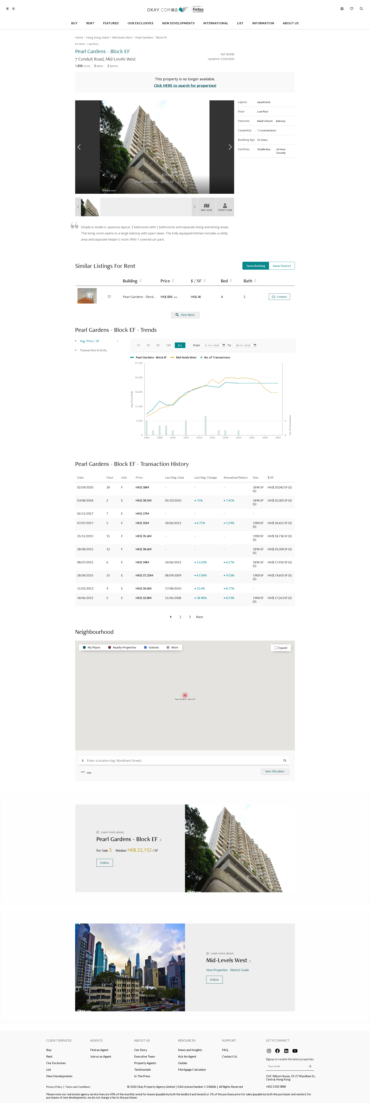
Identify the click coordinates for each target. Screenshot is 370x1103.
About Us (142, 1040)
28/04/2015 (85, 575)
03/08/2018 (85, 500)
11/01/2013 (85, 588)
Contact (282, 297)
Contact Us (229, 1056)
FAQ (225, 1050)
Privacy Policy (54, 1086)
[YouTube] (295, 1051)
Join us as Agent (100, 1056)
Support (229, 1040)
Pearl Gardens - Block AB (140, 297)
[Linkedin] (286, 1051)
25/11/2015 (85, 536)
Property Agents (145, 1063)
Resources (186, 1040)
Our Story (140, 1050)
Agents (96, 1040)
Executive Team (144, 1056)
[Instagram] (269, 1051)
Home (79, 37)
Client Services (58, 1040)
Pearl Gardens (144, 37)
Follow (104, 863)
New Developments (59, 1076)
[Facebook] (277, 1051)
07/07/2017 (85, 523)
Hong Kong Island (97, 37)
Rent (49, 1056)
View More (188, 315)
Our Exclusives (56, 1063)
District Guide (239, 970)
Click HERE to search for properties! (185, 85)
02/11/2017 (85, 513)
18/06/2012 (85, 598)
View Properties (217, 970)
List (48, 1069)
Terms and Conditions (77, 1086)
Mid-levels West (122, 37)
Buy (48, 1050)
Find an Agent (99, 1050)
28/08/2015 (85, 549)
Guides (182, 1063)
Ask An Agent (187, 1056)
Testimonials (142, 1069)
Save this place (274, 771)
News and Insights (190, 1050)
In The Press (142, 1076)
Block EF (161, 37)
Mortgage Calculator (192, 1069)
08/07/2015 (85, 562)
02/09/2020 (85, 487)
